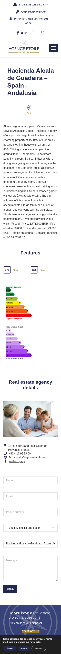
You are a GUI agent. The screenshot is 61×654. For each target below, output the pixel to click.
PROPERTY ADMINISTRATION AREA (31, 21)
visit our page (17, 461)
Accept (10, 648)
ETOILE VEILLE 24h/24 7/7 (33, 4)
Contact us (30, 631)
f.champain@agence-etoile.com (28, 457)
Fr (34, 31)
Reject (24, 648)
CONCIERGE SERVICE (33, 12)
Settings (39, 648)
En (43, 31)
